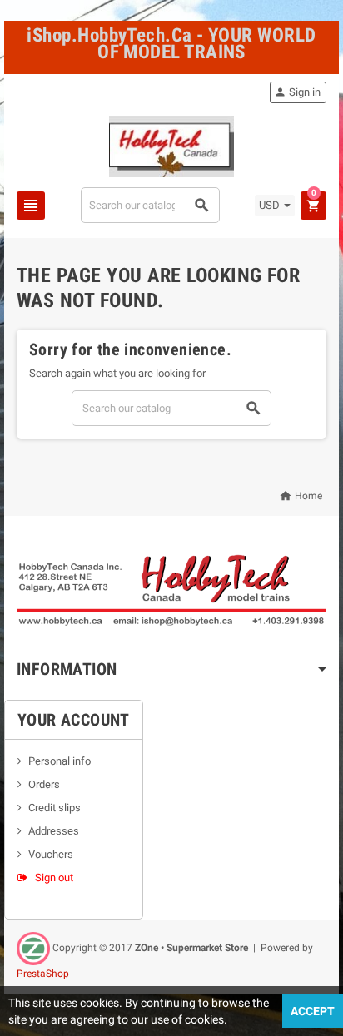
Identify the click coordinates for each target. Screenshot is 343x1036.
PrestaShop (43, 973)
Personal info (59, 761)
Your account (73, 720)
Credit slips (54, 807)
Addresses (53, 831)
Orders (44, 784)
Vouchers (50, 854)
